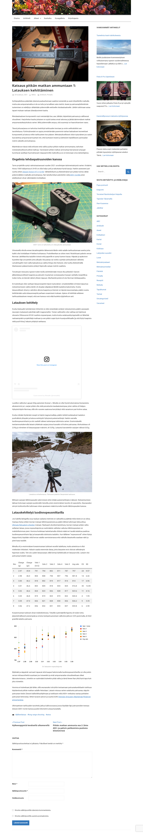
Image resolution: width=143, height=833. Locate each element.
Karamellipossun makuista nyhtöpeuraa (112, 116)
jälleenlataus (21, 715)
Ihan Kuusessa (102, 203)
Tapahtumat (101, 289)
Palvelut (100, 271)
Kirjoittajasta (73, 18)
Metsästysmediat (104, 267)
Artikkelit (26, 18)
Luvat (99, 258)
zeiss (49, 715)
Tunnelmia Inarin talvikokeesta (108, 35)
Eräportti (100, 190)
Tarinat (99, 294)
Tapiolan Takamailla (104, 199)
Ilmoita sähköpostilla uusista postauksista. (32, 816)
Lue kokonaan (114, 106)
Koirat (99, 244)
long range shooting (36, 715)
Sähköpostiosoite (20, 791)
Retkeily (100, 285)
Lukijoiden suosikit (104, 253)
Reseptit (100, 280)
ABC (98, 221)
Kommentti (17, 749)
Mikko (34, 95)
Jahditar (100, 208)
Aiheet (36, 18)
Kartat (99, 239)
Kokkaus (100, 249)
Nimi (14, 784)
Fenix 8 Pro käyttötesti (105, 77)
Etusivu (17, 18)
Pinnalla (50, 95)
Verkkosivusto (18, 798)
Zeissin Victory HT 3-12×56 (33, 172)
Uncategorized (102, 299)
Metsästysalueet (103, 262)
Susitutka (47, 18)
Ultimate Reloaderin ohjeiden (23, 525)
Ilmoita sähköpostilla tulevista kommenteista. (33, 810)
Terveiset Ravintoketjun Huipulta (109, 194)
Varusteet (100, 303)
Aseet (99, 230)
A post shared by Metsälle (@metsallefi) (46, 395)
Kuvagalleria (60, 18)
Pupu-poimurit (102, 185)
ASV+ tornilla (75, 175)
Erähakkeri (101, 235)
